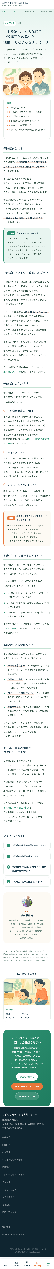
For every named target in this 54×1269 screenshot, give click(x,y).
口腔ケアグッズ (9, 1212)
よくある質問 (8, 1197)
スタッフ (6, 1182)
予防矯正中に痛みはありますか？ (27, 881)
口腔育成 (6, 1167)
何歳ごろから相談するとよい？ (25, 120)
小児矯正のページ (12, 371)
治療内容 (6, 1144)
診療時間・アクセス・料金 (14, 1234)
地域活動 (6, 1204)
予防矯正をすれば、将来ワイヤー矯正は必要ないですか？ (29, 869)
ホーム (4, 11)
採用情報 (6, 1226)
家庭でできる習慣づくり (22, 125)
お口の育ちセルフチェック (27, 1086)
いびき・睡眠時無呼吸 (12, 1159)
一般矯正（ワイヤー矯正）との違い (27, 111)
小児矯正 (6, 1152)
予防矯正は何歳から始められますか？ (29, 845)
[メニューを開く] (49, 4)
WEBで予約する (27, 1076)
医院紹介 (6, 1137)
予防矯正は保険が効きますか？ (26, 856)
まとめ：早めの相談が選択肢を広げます (28, 131)
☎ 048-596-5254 (27, 1096)
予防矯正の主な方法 (20, 116)
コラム (15, 11)
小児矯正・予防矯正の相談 (16, 807)
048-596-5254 (14, 1128)
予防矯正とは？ (18, 107)
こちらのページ (11, 628)
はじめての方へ (9, 1189)
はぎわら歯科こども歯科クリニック (17, 4)
